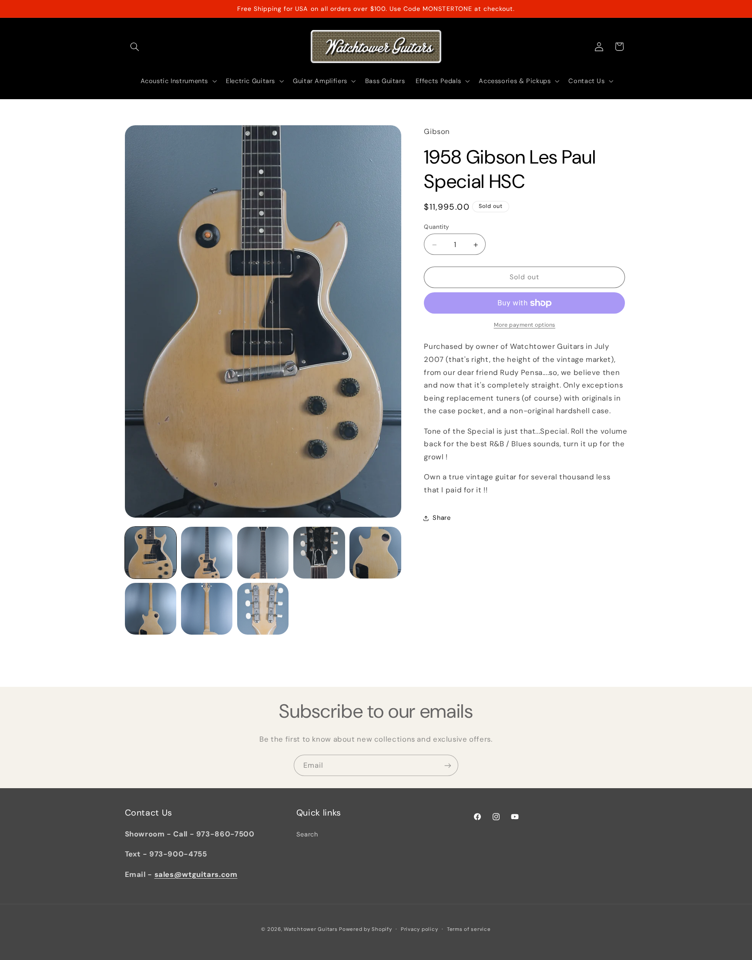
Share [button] (441, 518)
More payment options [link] (525, 324)
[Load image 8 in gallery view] (263, 609)
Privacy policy (419, 929)
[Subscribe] (448, 765)
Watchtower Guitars (310, 929)
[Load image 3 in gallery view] (263, 553)
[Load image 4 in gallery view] (319, 553)
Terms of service (469, 929)
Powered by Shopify (365, 929)
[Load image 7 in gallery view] (207, 609)
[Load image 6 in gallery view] (151, 609)
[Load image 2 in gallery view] (207, 553)
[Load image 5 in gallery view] (375, 553)
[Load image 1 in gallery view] (151, 553)
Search (307, 834)
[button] (135, 47)
